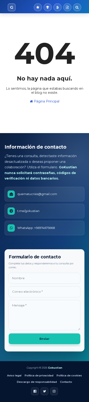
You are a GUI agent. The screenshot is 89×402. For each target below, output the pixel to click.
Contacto (66, 381)
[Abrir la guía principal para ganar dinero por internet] (38, 7)
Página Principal (46, 101)
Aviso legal (14, 375)
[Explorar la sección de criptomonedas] (57, 7)
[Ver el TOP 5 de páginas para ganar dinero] (48, 7)
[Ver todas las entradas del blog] (67, 7)
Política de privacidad (39, 375)
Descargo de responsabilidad (37, 381)
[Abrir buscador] (77, 7)
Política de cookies (69, 375)
